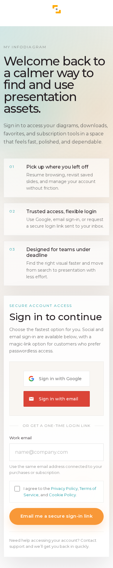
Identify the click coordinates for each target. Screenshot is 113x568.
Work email (20, 437)
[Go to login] (56, 9)
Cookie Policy (62, 494)
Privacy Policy (64, 488)
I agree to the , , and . (60, 491)
